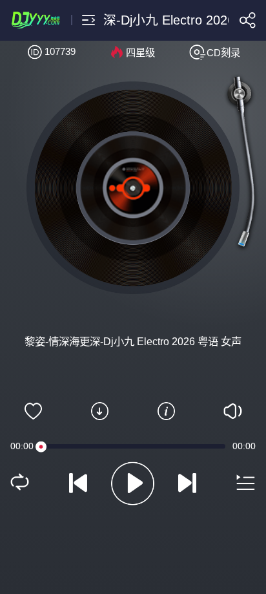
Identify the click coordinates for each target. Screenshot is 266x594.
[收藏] (33, 411)
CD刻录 (223, 52)
